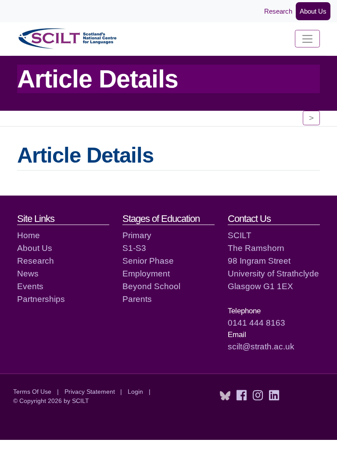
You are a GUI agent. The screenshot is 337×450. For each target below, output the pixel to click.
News (28, 273)
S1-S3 (134, 248)
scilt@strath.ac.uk (261, 346)
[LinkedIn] (274, 395)
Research (278, 11)
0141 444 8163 (256, 322)
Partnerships (41, 299)
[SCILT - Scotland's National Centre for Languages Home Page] (68, 38)
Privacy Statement (90, 391)
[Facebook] (242, 395)
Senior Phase (148, 260)
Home (28, 235)
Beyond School (151, 286)
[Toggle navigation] (307, 38)
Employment (146, 273)
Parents (137, 299)
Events (30, 286)
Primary (136, 235)
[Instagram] (258, 395)
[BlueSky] (225, 395)
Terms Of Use (32, 391)
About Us (313, 11)
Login (135, 391)
